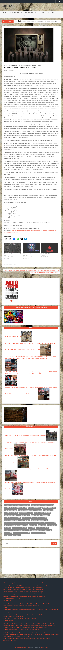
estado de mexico (27, 517)
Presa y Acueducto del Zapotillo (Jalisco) (37, 627)
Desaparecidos (23, 596)
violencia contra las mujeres (22, 532)
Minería (5, 607)
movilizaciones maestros (20, 527)
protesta (7, 530)
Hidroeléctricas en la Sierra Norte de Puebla (33, 625)
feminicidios (8, 522)
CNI (52, 12)
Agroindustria (6, 582)
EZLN (15, 16)
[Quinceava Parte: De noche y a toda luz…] (12, 248)
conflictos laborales (34, 507)
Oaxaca (11, 611)
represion (47, 530)
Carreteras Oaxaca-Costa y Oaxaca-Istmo (13, 589)
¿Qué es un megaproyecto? (9, 640)
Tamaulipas (47, 634)
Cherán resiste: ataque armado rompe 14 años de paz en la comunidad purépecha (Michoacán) (28, 468)
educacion (17, 517)
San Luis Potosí (49, 632)
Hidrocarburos (7, 600)
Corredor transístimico (9, 642)
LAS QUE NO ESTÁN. (46, 253)
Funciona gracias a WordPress (22, 647)
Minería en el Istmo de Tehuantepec (27, 609)
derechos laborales (24, 515)
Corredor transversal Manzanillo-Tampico (13, 591)
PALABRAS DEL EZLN (36, 65)
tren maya (8, 532)
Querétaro (9, 632)
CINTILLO (6, 65)
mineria (7, 527)
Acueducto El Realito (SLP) (9, 622)
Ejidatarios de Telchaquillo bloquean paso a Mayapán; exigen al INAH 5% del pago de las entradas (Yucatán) (32, 270)
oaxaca (32, 527)
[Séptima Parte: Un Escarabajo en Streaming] (31, 248)
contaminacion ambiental (25, 510)
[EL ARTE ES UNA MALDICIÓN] (26, 336)
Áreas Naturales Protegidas (38, 582)
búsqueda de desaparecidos (39, 505)
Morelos (38, 609)
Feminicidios (42, 596)
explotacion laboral (41, 517)
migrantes (42, 525)
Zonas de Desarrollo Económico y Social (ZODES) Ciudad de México (19, 638)
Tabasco (42, 634)
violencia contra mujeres (38, 532)
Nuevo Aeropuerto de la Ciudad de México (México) (15, 593)
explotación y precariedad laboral (13, 520)
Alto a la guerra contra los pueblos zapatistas (21, 582)
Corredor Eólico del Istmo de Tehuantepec (13, 614)
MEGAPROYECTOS (42, 12)
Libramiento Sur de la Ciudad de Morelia (33, 591)
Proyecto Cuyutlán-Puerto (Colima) (36, 593)
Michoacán (24, 605)
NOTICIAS (47, 609)
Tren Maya (56, 634)
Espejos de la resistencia (32, 596)
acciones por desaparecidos (12, 505)
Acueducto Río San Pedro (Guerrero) (42, 622)
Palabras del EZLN (17, 611)
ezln (15, 264)
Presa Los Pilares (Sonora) (9, 627)
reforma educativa (36, 530)
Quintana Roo (15, 632)
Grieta (7, 6)
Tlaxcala (52, 634)
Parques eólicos (7, 613)
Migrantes (29, 605)
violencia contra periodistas (12, 535)
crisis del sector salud (10, 512)
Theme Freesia (44, 647)
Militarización (35, 605)
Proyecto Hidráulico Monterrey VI (11, 629)
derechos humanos (10, 515)
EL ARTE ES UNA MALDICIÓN (13, 336)
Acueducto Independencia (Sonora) (24, 622)
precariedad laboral (42, 527)
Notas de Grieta (7, 16)
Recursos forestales (23, 631)
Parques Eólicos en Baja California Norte (13, 616)
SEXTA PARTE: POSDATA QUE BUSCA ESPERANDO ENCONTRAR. (44, 272)
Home (4, 605)
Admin (5, 70)
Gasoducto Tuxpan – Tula (42, 602)
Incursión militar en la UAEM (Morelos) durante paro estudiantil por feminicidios (26, 21)
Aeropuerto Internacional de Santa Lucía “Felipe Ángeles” (38, 585)
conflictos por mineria (48, 507)
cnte (51, 505)
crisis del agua (48, 510)
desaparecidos (36, 515)
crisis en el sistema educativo (42, 512)
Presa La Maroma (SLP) (49, 625)
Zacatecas (28, 636)
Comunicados (13, 65)
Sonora (38, 634)
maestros (32, 525)
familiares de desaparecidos (39, 520)
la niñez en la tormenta (34, 522)
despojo (46, 515)
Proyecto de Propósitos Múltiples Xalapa (13, 618)
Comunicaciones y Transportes (10, 583)
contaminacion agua (10, 510)
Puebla (5, 632)
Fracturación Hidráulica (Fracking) (11, 598)
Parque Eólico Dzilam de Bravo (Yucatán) (33, 614)
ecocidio (7, 517)
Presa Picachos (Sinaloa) (22, 627)
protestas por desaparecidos (21, 530)
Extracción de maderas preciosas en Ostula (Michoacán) (32, 632)
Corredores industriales (14, 596)
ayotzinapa (26, 505)
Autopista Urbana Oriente (36, 587)
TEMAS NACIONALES (29, 12)
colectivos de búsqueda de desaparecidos (15, 507)
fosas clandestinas (20, 522)
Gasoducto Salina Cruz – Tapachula (27, 602)
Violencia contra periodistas (14, 636)
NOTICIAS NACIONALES (15, 12)
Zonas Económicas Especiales (43, 638)
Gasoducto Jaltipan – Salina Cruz (11, 602)
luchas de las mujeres (49, 522)
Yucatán (24, 636)
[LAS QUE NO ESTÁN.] (49, 248)
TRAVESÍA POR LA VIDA (26, 16)
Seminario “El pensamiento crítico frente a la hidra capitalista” (18, 634)
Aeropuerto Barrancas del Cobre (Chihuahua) (14, 585)
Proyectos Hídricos (8, 620)
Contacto (5, 596)
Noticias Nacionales (54, 609)
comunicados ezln (8, 264)
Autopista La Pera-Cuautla (9, 587)
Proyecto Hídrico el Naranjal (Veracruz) (29, 629)
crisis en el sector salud (26, 512)
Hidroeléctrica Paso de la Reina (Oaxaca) (47, 623)
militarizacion (52, 525)
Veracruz (5, 636)
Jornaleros (9, 605)
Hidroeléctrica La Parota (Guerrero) (12, 623)
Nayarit (42, 609)
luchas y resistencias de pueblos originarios (16, 525)
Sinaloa (34, 634)
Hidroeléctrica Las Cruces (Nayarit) (29, 623)
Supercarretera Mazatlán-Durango (11, 594)
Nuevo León (6, 611)
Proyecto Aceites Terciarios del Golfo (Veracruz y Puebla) (17, 603)
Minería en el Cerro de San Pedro (11, 609)
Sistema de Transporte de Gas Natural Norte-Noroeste (44, 603)
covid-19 (38, 510)
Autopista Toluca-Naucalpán (23, 587)
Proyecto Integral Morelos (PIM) (30, 618)
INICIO (4, 12)
